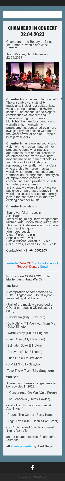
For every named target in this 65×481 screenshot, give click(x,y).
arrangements (21, 446)
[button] (32, 14)
